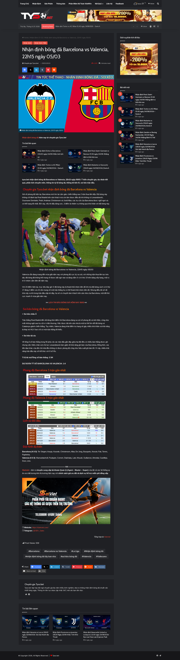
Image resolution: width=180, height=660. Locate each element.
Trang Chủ (24, 4)
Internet (107, 537)
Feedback (120, 4)
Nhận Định (36, 4)
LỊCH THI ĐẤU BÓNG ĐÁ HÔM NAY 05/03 (66, 302)
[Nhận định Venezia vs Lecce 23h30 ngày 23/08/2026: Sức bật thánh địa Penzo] (35, 622)
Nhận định (27, 43)
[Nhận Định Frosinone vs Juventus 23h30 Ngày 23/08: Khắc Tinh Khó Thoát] (66, 622)
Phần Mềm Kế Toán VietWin (80, 4)
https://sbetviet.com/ (40, 527)
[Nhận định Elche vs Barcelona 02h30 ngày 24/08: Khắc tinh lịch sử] (29, 153)
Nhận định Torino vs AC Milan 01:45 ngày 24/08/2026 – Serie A (146, 111)
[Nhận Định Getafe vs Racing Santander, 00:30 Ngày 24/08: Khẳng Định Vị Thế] (127, 135)
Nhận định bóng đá (30, 138)
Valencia (87, 556)
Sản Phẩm (48, 4)
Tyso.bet (56, 656)
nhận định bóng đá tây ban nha (41, 556)
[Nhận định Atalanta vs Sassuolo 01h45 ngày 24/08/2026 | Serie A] (75, 167)
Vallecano (102, 556)
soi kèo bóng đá (69, 556)
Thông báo (60, 4)
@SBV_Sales (38, 531)
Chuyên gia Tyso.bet (31, 63)
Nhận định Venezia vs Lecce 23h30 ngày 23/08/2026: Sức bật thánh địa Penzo (35, 634)
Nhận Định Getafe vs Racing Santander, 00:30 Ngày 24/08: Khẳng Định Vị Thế (146, 135)
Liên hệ (109, 4)
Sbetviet (26, 470)
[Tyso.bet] (36, 14)
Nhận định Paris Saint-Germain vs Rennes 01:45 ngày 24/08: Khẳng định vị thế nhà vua (96, 154)
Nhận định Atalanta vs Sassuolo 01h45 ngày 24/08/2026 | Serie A (78, 26)
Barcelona (34, 551)
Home (26, 38)
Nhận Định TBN (40, 43)
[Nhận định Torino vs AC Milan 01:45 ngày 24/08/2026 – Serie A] (29, 167)
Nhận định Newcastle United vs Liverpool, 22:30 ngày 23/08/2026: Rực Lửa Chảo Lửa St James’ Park (96, 634)
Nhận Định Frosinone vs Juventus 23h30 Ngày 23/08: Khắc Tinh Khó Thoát (65, 634)
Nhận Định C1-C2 (36, 38)
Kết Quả (98, 4)
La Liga (76, 551)
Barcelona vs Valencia (56, 551)
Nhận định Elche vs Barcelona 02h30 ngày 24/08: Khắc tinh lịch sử (50, 154)
